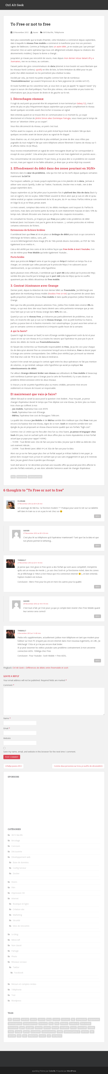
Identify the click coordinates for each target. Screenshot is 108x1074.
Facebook (18, 972)
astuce (33, 1019)
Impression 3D (18, 893)
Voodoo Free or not (57, 293)
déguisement (94, 1019)
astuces (42, 1019)
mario (73, 1027)
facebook (43, 1023)
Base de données (21, 862)
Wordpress (16, 1000)
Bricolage (15, 840)
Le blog (14, 934)
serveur (85, 1031)
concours (65, 1019)
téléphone (33, 1036)
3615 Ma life (48, 32)
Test (13, 995)
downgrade (81, 1019)
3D (10, 1019)
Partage (15, 951)
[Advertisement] (54, 801)
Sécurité (16, 920)
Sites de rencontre (21, 926)
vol (49, 1036)
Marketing (17, 914)
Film (13, 887)
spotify (39, 69)
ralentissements (35, 476)
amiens (16, 1019)
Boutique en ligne (21, 903)
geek (22, 1027)
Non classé (16, 945)
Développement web (20, 857)
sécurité (12, 1036)
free (13, 476)
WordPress (71, 1071)
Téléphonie (59, 32)
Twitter (16, 967)
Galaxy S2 (81, 103)
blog (49, 1019)
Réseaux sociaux (19, 962)
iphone (47, 1027)
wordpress (57, 1036)
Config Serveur (19, 868)
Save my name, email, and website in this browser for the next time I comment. (39, 751)
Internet (15, 898)
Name (7, 718)
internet (39, 1027)
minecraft (82, 1027)
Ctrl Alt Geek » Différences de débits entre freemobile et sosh (40, 667)
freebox (64, 1023)
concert (56, 1019)
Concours (15, 846)
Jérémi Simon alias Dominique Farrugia (53, 118)
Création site (18, 909)
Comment (8, 685)
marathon (64, 1027)
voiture (42, 1036)
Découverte (16, 851)
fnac (51, 1023)
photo (26, 1031)
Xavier (35, 32)
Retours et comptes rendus (23, 984)
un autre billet (60, 46)
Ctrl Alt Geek (14, 5)
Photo (14, 956)
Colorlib (52, 1071)
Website (7, 738)
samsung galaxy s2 (72, 1031)
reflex (60, 1031)
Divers (14, 882)
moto (11, 1031)
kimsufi (55, 1027)
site (92, 1031)
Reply (97, 516)
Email (6, 728)
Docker (16, 873)
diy (73, 1019)
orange (18, 1031)
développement (30, 1023)
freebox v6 (74, 1023)
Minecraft (15, 939)
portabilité (35, 1031)
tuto (24, 1036)
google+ (29, 1027)
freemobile (21, 476)
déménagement (15, 1023)
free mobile (85, 1023)
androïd (25, 1019)
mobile (91, 1027)
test (19, 1036)
